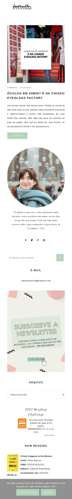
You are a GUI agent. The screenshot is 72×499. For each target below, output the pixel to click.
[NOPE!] (67, 489)
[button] (62, 5)
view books (49, 435)
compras (12, 88)
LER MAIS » (17, 136)
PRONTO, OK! (27, 492)
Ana (31, 420)
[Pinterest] (39, 240)
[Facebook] (27, 240)
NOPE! (48, 492)
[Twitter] (33, 240)
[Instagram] (45, 240)
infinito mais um (25, 6)
